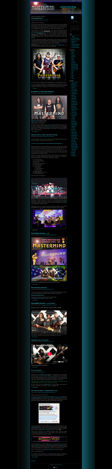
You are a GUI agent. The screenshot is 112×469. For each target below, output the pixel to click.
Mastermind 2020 (53, 188)
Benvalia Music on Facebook (44, 429)
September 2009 (74, 138)
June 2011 (73, 118)
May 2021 (73, 87)
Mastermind (46, 136)
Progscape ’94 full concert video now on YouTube (44, 134)
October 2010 (73, 124)
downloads (43, 392)
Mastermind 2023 (45, 93)
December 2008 (74, 144)
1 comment (34, 88)
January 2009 (73, 143)
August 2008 (73, 149)
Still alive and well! (36, 370)
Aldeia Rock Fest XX (35, 121)
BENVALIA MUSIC (37, 427)
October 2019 (73, 92)
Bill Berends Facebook (75, 39)
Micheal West (60, 445)
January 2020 (73, 89)
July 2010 (73, 127)
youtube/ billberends (75, 45)
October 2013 (73, 107)
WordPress (60, 464)
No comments (35, 131)
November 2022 (74, 85)
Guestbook (74, 0)
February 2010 (74, 132)
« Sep (71, 33)
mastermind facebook (75, 44)
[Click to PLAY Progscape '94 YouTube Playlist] (49, 178)
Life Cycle (62, 444)
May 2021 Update (35, 186)
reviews (72, 75)
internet (72, 59)
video (53, 136)
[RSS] (71, 18)
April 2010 (73, 129)
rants (72, 73)
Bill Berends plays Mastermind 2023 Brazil (42, 91)
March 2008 (73, 155)
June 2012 (73, 116)
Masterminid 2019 (46, 289)
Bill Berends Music (36, 312)
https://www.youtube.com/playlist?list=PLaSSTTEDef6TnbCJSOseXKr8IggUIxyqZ (46, 143)
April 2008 (73, 154)
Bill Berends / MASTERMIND (54, 192)
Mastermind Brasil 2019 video (39, 287)
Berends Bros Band (75, 38)
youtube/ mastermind (75, 47)
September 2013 (74, 109)
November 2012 (74, 113)
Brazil (41, 93)
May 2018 (73, 95)
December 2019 (74, 90)
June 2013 (73, 110)
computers (73, 55)
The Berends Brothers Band (38, 32)
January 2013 (73, 112)
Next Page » (33, 460)
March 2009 (73, 141)
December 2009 (74, 135)
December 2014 (74, 102)
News (51, 93)
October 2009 (73, 137)
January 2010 (73, 133)
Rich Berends (64, 201)
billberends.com (61, 44)
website (38, 189)
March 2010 (73, 130)
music (49, 93)
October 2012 (73, 115)
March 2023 (73, 84)
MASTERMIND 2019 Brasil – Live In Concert (43, 303)
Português (61, 312)
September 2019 (74, 93)
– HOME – (73, 36)
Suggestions (79, 0)
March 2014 (73, 106)
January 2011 (73, 121)
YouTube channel (41, 297)
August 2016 (73, 98)
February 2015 (74, 101)
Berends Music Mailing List (49, 449)
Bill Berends (33, 120)
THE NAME (48, 445)
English (56, 312)
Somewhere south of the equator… (40, 340)
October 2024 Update (37, 18)
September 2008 (74, 147)
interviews (73, 61)
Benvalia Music (48, 384)
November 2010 (74, 123)
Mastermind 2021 (60, 188)
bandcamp (52, 377)
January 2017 (73, 96)
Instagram (73, 42)
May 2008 (73, 152)
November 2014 (74, 104)
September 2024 (74, 82)
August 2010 (73, 126)
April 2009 (73, 140)
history (43, 136)
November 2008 (74, 146)
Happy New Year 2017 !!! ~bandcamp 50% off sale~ (44, 390)
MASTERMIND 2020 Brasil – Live (40, 233)
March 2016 (73, 99)
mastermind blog (68, 7)
